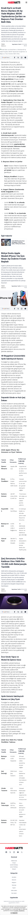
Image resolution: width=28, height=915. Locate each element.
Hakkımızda (14, 860)
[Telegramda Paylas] (21, 57)
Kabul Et (15, 913)
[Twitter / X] (10, 852)
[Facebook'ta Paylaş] (14, 57)
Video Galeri (14, 890)
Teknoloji (14, 885)
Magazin (14, 882)
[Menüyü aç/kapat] (26, 2)
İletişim (14, 869)
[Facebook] (6, 852)
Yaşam (14, 888)
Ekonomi (14, 880)
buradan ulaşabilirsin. (19, 910)
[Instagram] (14, 852)
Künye (14, 862)
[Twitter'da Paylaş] (18, 57)
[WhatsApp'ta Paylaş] (25, 57)
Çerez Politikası (14, 867)
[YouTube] (17, 852)
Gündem (14, 877)
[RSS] (21, 852)
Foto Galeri (14, 893)
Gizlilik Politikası (14, 865)
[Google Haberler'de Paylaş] (5, 57)
